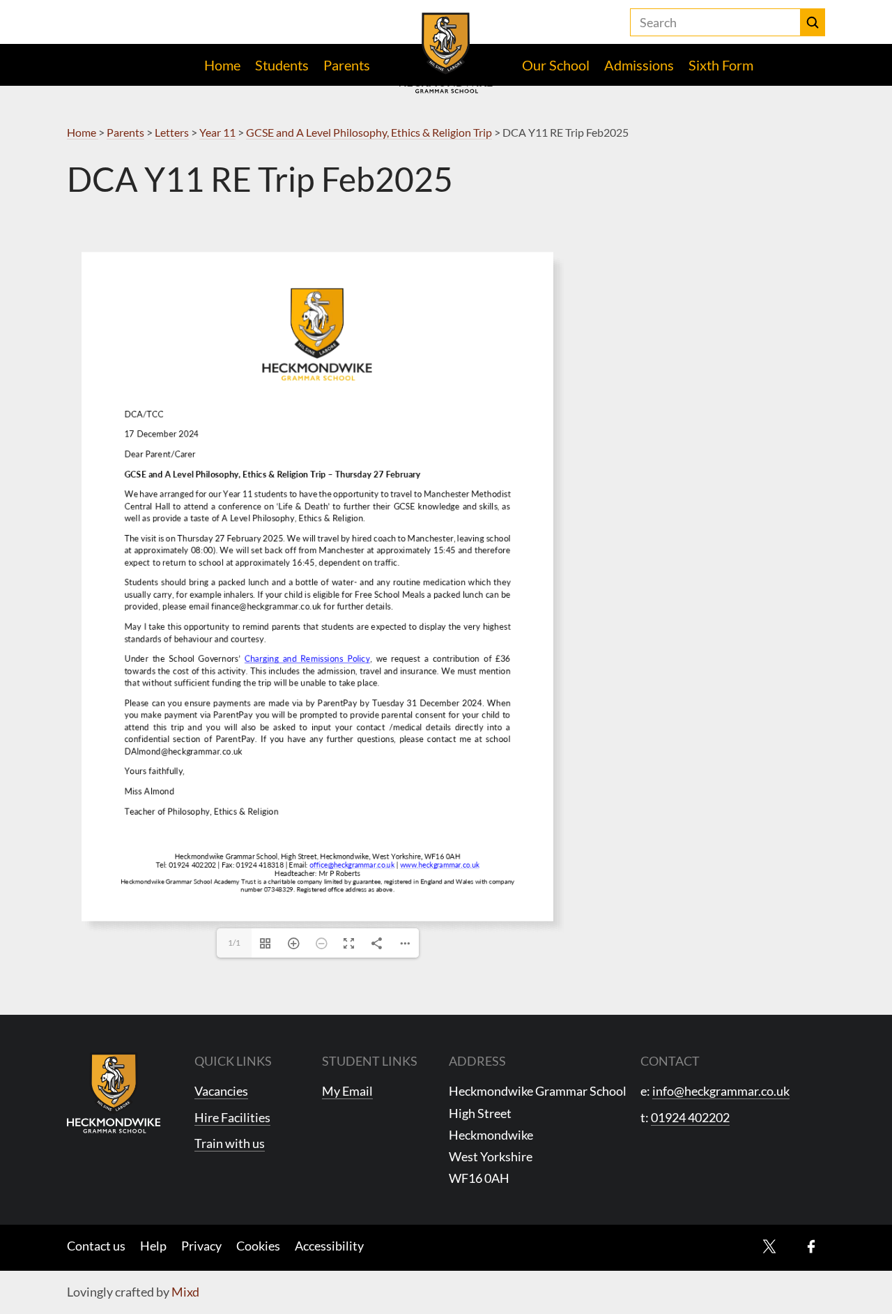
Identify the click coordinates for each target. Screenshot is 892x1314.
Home (222, 64)
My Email (347, 1090)
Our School (556, 64)
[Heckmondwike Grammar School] (446, 53)
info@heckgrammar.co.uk (721, 1090)
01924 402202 (690, 1117)
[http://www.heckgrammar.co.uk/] (319, 659)
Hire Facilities (232, 1117)
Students (282, 64)
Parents (346, 64)
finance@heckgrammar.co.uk (206, 488)
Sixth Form (721, 64)
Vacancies (221, 1090)
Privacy (201, 1245)
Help (153, 1245)
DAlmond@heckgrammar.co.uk (149, 583)
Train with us (229, 1143)
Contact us (96, 1245)
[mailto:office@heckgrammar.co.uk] (261, 659)
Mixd (185, 1291)
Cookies (258, 1245)
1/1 (234, 942)
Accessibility (329, 1245)
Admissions (639, 64)
